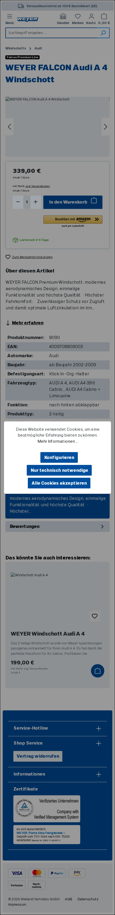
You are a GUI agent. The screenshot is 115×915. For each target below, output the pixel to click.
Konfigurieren (59, 457)
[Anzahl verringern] (18, 202)
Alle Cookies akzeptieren (59, 483)
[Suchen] (103, 33)
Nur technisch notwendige (59, 470)
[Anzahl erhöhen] (35, 202)
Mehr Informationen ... (57, 441)
